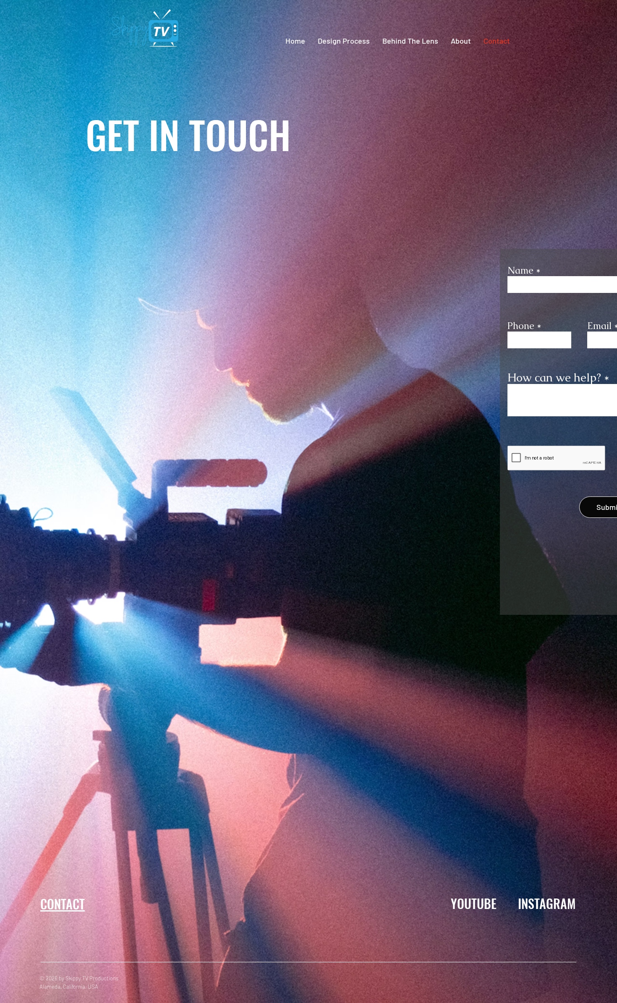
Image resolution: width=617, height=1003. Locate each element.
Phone (520, 326)
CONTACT (62, 903)
